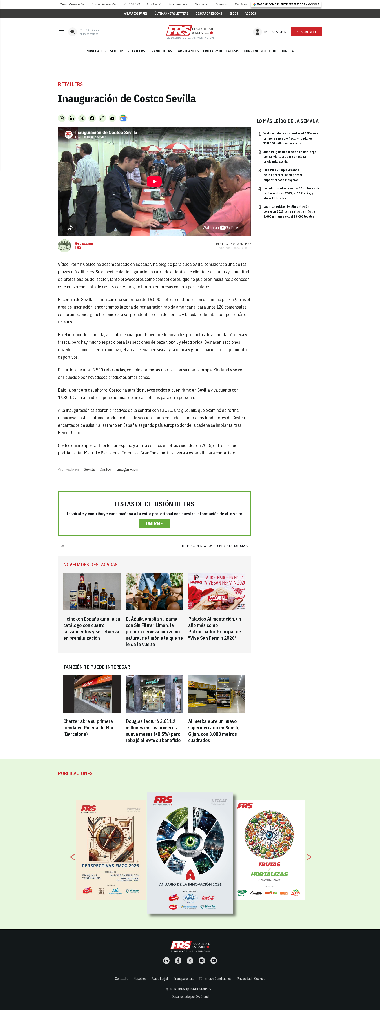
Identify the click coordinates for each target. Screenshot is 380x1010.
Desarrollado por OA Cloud (190, 996)
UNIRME (154, 523)
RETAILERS (136, 51)
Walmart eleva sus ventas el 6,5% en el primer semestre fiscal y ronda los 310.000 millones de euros (288, 138)
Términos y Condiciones (215, 978)
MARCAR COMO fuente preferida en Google (288, 4)
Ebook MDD (154, 4)
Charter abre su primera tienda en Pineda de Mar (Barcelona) (88, 727)
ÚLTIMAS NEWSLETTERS (171, 13)
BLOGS (233, 13)
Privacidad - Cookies (251, 978)
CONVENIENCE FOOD (260, 51)
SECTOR (116, 51)
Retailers (70, 84)
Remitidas (241, 4)
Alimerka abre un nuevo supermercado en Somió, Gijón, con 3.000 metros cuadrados (213, 730)
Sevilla (89, 469)
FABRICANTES (187, 51)
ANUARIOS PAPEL (136, 13)
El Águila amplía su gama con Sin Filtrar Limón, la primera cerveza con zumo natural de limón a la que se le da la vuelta (154, 631)
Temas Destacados (72, 4)
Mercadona (201, 4)
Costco (105, 469)
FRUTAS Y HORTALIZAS (221, 51)
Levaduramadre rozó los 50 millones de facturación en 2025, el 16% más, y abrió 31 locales (288, 193)
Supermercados (178, 4)
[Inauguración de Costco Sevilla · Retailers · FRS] (190, 32)
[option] (190, 853)
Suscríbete (306, 32)
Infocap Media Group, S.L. (196, 989)
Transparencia (183, 978)
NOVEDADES (96, 51)
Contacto (121, 978)
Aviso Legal (160, 978)
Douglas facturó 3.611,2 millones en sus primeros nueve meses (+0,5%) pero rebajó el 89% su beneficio (153, 730)
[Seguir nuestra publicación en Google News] (123, 118)
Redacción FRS (84, 245)
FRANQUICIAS (161, 51)
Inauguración (127, 469)
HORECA (287, 51)
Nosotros (139, 978)
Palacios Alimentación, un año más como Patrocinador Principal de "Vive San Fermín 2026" (214, 628)
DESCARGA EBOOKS (208, 13)
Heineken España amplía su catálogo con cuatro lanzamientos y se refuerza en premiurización (91, 628)
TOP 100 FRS (131, 4)
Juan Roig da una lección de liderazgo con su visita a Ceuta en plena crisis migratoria (287, 156)
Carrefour (222, 4)
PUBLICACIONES (75, 773)
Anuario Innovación (104, 4)
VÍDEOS (250, 13)
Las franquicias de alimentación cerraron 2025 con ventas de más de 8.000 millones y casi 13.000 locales (286, 211)
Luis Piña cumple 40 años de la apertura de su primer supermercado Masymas (280, 175)
